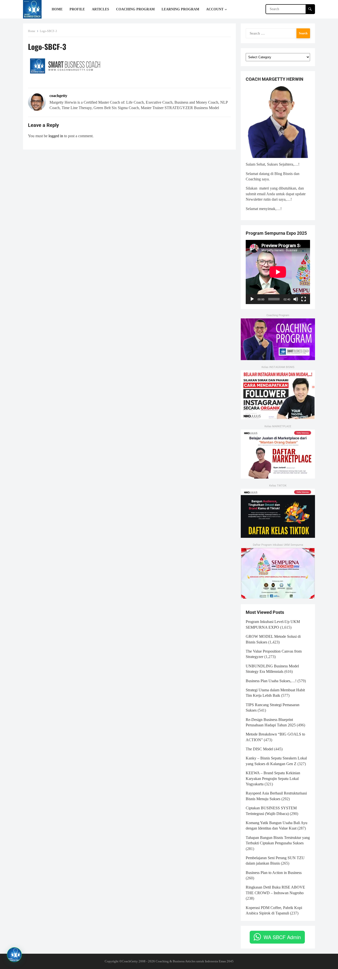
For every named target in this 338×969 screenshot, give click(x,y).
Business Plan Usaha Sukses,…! (271, 681)
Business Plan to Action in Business (274, 873)
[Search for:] (278, 33)
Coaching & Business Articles (175, 961)
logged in (55, 136)
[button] (14, 954)
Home (31, 31)
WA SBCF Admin (282, 937)
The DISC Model (259, 749)
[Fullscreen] (303, 299)
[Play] (252, 299)
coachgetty (58, 96)
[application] (278, 272)
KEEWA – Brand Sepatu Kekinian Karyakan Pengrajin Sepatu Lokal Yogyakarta (273, 778)
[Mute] (295, 299)
